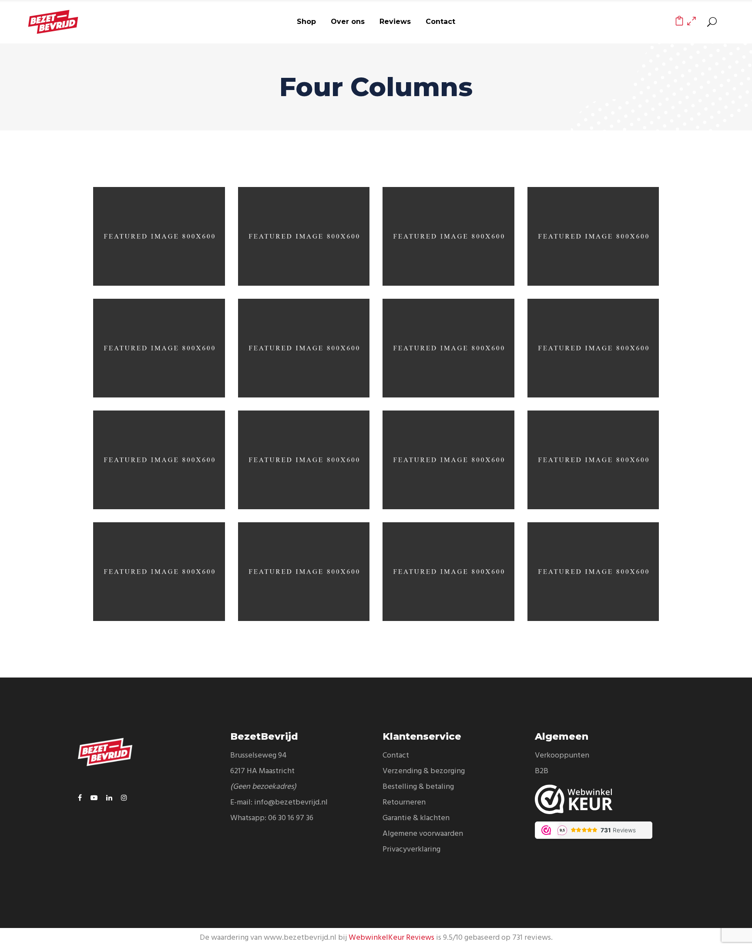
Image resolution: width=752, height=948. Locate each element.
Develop (304, 339)
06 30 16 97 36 (290, 818)
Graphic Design (614, 357)
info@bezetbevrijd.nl (291, 802)
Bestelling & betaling (418, 787)
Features (326, 245)
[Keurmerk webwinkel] (604, 799)
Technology (303, 451)
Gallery (593, 451)
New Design (159, 562)
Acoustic (303, 562)
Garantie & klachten (416, 818)
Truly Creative (448, 339)
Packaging (180, 245)
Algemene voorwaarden (423, 834)
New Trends (159, 451)
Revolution (448, 228)
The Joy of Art (158, 339)
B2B (541, 771)
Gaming (304, 228)
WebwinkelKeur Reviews (391, 937)
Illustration (593, 228)
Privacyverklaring (411, 849)
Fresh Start (593, 562)
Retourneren (404, 802)
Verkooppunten (562, 755)
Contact (396, 755)
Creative (470, 245)
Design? (159, 228)
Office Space (593, 339)
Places (448, 562)
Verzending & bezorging (424, 771)
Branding (135, 245)
